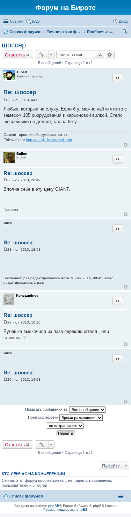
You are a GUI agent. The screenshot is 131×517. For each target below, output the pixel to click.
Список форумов (25, 32)
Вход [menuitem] (123, 21)
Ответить (15, 55)
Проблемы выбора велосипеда (101, 32)
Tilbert (21, 72)
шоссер (14, 45)
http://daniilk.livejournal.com (49, 140)
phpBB (53, 506)
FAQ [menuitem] (36, 21)
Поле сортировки (43, 417)
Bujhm (21, 153)
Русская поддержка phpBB (65, 509)
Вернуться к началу (126, 145)
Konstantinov (27, 295)
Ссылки (16, 21)
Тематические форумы (64, 32)
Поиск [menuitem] (125, 32)
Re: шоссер (19, 92)
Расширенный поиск (110, 55)
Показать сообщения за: (47, 409)
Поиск (100, 55)
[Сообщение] (5, 100)
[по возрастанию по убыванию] (65, 426)
